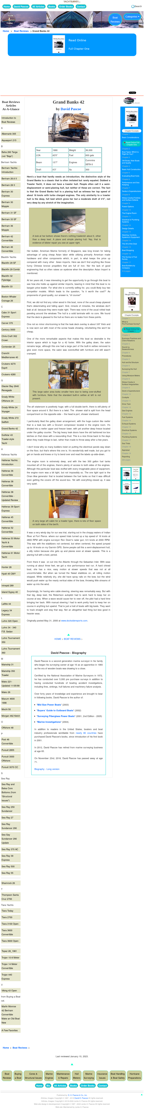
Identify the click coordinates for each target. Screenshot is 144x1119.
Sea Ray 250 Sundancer (8, 809)
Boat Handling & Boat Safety (118, 1075)
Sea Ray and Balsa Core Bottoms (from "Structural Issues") (9, 792)
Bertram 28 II (8, 185)
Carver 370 (7, 323)
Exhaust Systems (129, 423)
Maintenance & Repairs (63, 1075)
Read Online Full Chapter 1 (132, 330)
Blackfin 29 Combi (11, 269)
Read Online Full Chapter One (132, 143)
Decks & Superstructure (131, 191)
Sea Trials (126, 443)
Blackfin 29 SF (9, 262)
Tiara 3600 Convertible (7, 932)
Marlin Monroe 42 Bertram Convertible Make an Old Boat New (11, 1014)
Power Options (128, 206)
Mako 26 (6, 692)
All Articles (38, 6)
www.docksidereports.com (74, 620)
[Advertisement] (72, 73)
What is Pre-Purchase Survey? (131, 322)
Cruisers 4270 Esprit (9, 365)
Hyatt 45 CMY (9, 573)
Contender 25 (8, 346)
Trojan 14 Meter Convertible (9, 966)
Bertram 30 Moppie (7, 204)
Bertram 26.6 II (9, 178)
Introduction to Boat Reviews (9, 119)
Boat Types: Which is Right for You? (130, 153)
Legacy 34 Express (7, 612)
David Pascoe (21, 6)
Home (7, 6)
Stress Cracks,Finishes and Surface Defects (131, 198)
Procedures (126, 356)
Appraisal (126, 450)
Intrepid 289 (8, 585)
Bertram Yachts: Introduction (10, 170)
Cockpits (125, 397)
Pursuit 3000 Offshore (8, 758)
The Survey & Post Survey (129, 258)
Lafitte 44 (6, 603)
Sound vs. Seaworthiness (128, 348)
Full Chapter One (79, 48)
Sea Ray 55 (7, 872)
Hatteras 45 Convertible (7, 519)
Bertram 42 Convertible (7, 238)
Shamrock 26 (8, 883)
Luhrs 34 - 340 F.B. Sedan (9, 629)
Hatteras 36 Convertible (7, 472)
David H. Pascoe (81, 1098)
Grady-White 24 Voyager (9, 409)
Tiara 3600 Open (10, 940)
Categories (131, 16)
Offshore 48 (7, 727)
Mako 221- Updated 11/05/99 (10, 683)
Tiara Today (7, 910)
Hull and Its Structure (130, 362)
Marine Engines (49, 1075)
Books (51, 6)
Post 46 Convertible (7, 741)
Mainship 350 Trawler (8, 673)
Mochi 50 (6, 709)
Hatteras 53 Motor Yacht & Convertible (11, 542)
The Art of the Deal (129, 243)
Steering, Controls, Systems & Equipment (131, 236)
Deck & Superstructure (131, 391)
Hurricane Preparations (134, 1075)
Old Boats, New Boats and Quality (131, 161)
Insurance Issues (102, 1075)
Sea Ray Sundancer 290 (9, 826)
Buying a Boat (18, 1075)
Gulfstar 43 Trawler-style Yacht (8, 439)
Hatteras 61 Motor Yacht (11, 555)
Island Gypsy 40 (10, 592)
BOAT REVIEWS (72, 638)
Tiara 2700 (7, 917)
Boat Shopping (128, 250)
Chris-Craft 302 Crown (9, 338)
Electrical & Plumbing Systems (130, 220)
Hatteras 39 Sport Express (10, 508)
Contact (81, 6)
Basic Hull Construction (131, 169)
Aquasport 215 (9, 140)
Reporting (126, 456)
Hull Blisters (76, 1075)
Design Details (128, 228)
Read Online (77, 40)
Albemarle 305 (9, 133)
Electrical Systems (129, 430)
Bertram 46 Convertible (7, 249)
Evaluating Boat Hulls (130, 176)
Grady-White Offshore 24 (8, 398)
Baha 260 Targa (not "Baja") (9, 154)
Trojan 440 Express (7, 976)
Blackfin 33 (7, 286)
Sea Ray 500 (8, 866)
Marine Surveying (89, 1075)
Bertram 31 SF (9, 212)
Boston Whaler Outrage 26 (9, 298)
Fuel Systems (127, 417)
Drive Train (126, 404)
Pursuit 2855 (8, 750)
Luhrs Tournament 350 (11, 640)
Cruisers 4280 (9, 374)
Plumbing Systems (129, 437)
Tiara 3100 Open (10, 923)
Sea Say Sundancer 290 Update (9, 838)
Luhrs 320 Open (10, 620)
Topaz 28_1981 (9, 951)
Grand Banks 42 (10, 428)
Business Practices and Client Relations (131, 339)
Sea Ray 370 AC (10, 849)
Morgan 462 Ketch (11, 715)
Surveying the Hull (129, 369)
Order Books (66, 6)
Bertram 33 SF (9, 219)
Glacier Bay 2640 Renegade (10, 388)
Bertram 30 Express (7, 193)
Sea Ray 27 (7, 817)
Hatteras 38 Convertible (7, 483)
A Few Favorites (10, 1030)
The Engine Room (129, 213)
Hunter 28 (6, 567)
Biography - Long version (46, 769)
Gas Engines (127, 410)
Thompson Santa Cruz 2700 (10, 896)
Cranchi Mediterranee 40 (10, 355)
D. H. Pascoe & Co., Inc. (77, 1095)
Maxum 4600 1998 (8, 700)
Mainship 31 (8, 664)
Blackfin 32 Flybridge (7, 277)
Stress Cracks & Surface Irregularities (130, 383)
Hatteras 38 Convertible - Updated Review (10, 496)
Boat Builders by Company (128, 266)
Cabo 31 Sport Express (9, 314)
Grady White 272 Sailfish (10, 419)
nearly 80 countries (86, 732)
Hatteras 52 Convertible (7, 529)
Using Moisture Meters (131, 375)
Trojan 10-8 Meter (10, 957)
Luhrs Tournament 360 (11, 650)
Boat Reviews (21, 31)
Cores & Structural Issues (33, 1075)
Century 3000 (8, 329)
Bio (48, 1085)
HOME (57, 638)
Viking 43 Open (9, 990)
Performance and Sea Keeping (130, 183)
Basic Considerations (130, 137)
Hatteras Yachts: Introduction (10, 462)
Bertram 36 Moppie (7, 227)
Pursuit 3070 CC (10, 767)
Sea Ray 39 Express (7, 857)
